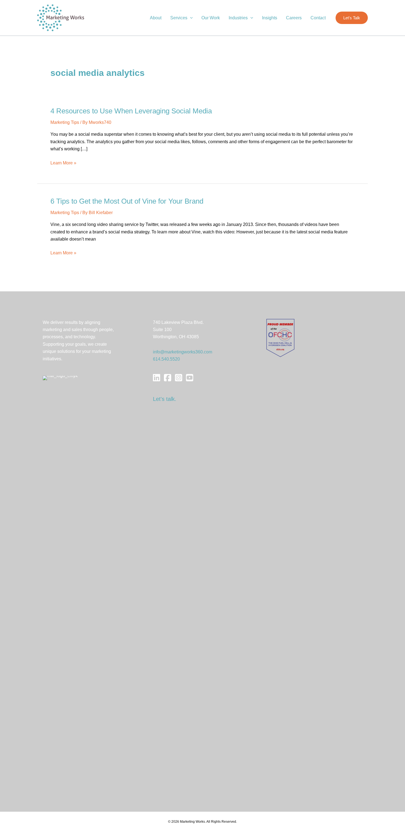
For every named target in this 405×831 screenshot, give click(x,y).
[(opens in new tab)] (280, 337)
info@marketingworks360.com (182, 352)
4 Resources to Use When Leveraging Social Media (131, 111)
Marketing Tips (64, 122)
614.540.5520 (166, 359)
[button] (190, 18)
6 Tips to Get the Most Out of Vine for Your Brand (126, 201)
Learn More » (63, 163)
